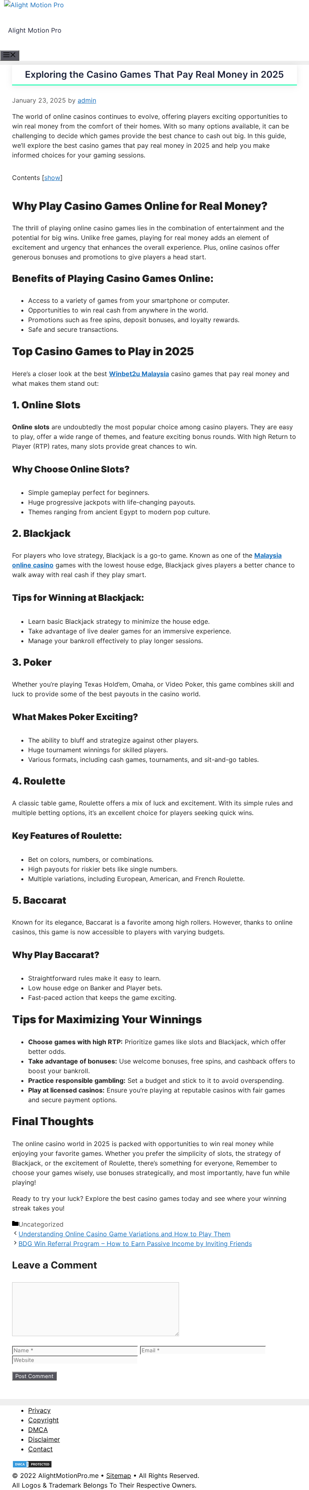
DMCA (38, 1430)
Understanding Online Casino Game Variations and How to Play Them (125, 1234)
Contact (40, 1449)
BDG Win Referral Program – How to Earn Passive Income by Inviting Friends (135, 1244)
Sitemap (118, 1475)
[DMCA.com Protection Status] (32, 1466)
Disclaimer (44, 1439)
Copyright (43, 1420)
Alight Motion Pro (35, 30)
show (52, 178)
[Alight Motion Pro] (34, 5)
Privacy (39, 1410)
